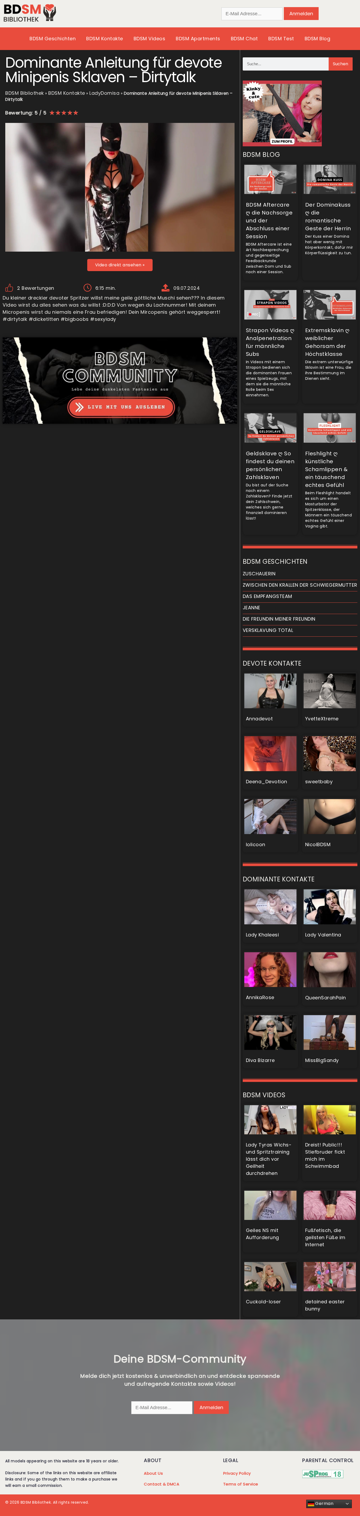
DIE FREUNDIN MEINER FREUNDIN (279, 619)
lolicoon (255, 844)
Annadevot (259, 718)
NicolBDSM (318, 844)
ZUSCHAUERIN (259, 573)
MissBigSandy (322, 1060)
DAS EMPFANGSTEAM (267, 596)
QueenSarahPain (325, 997)
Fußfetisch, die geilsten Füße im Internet (325, 1237)
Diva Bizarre (260, 1060)
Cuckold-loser (263, 1301)
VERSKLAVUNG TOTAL (268, 630)
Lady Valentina (323, 934)
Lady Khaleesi (262, 934)
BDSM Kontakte (104, 38)
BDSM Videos (150, 38)
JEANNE (251, 607)
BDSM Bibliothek (24, 93)
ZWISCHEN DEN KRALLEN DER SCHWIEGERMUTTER (300, 585)
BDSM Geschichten (53, 38)
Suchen (340, 64)
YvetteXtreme (322, 718)
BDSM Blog (317, 38)
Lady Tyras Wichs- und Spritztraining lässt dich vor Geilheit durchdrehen (269, 1158)
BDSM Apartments (198, 38)
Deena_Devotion (266, 781)
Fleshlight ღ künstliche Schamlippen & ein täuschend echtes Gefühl (326, 469)
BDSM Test (281, 38)
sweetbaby (319, 781)
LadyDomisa (104, 93)
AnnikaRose (260, 997)
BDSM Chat (244, 38)
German (324, 1503)
